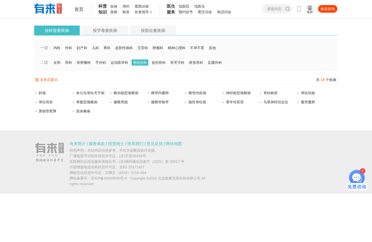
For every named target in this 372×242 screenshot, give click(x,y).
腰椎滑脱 (121, 102)
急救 (113, 12)
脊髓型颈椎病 (86, 102)
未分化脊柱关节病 (90, 93)
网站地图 (174, 144)
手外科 (100, 63)
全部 (56, 63)
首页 (79, 9)
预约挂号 (186, 12)
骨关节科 (177, 63)
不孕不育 (197, 48)
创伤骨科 (159, 63)
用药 (126, 6)
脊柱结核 (308, 93)
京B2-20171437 (131, 167)
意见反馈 (155, 144)
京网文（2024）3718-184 (125, 173)
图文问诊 (205, 12)
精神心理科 (176, 48)
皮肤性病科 (124, 48)
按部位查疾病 (153, 30)
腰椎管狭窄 (160, 102)
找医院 (184, 6)
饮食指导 (142, 12)
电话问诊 (224, 12)
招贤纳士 (116, 144)
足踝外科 (215, 63)
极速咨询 (328, 9)
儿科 (95, 48)
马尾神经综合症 (275, 102)
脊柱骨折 (46, 102)
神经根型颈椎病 (238, 93)
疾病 (113, 6)
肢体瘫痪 (83, 111)
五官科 (142, 48)
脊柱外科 (140, 63)
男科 (107, 48)
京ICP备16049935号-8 (109, 178)
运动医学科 (119, 63)
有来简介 (78, 144)
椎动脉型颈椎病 (126, 93)
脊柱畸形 (270, 93)
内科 (56, 48)
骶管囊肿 (308, 102)
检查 (126, 12)
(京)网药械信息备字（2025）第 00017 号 (151, 161)
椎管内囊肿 (160, 93)
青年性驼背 (235, 102)
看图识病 (142, 6)
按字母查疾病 (105, 30)
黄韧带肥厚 (47, 111)
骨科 (68, 63)
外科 (68, 48)
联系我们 (135, 144)
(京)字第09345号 (132, 156)
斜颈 (42, 93)
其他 (212, 48)
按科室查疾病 (57, 30)
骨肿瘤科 (84, 63)
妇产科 (82, 48)
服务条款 (97, 144)
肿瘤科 (158, 48)
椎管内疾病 (197, 93)
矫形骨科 (196, 63)
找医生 (199, 6)
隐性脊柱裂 (197, 102)
